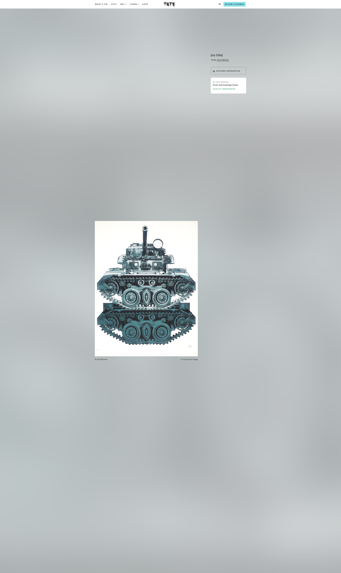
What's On (101, 4)
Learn (133, 4)
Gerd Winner (223, 60)
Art (122, 4)
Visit (114, 4)
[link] (136, 359)
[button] (218, 4)
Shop (145, 4)
